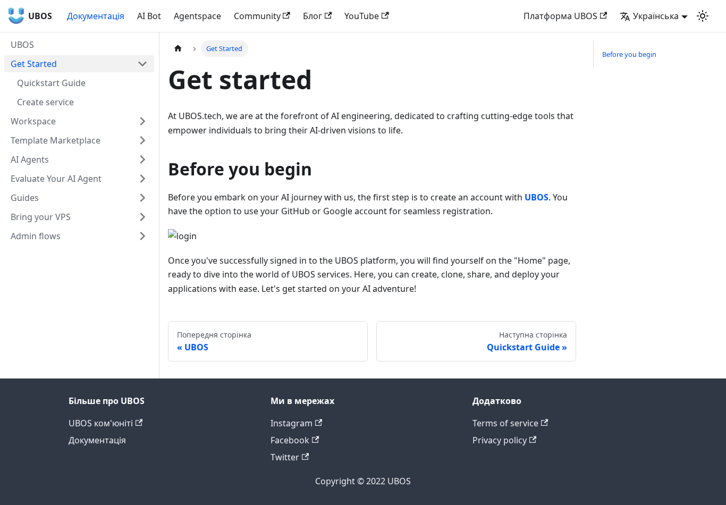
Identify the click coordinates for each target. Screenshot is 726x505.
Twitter (285, 457)
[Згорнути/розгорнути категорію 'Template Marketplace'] (142, 140)
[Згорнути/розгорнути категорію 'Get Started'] (142, 63)
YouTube (361, 16)
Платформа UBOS (560, 16)
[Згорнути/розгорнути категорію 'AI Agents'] (142, 159)
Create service (45, 102)
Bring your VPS (41, 217)
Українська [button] (656, 16)
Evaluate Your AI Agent (56, 178)
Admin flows (36, 236)
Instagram (292, 423)
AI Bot (149, 16)
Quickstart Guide (51, 83)
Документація (95, 16)
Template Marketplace (55, 140)
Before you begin (629, 54)
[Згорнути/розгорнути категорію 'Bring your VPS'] (142, 216)
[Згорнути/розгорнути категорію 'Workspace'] (142, 121)
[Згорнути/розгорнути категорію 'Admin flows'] (142, 236)
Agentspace (197, 16)
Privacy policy (499, 440)
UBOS (22, 44)
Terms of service (505, 423)
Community (257, 16)
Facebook (290, 440)
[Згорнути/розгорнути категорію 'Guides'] (142, 197)
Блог (312, 16)
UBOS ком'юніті (101, 423)
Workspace (33, 121)
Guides (25, 198)
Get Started (34, 64)
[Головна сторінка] (178, 48)
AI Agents (30, 159)
